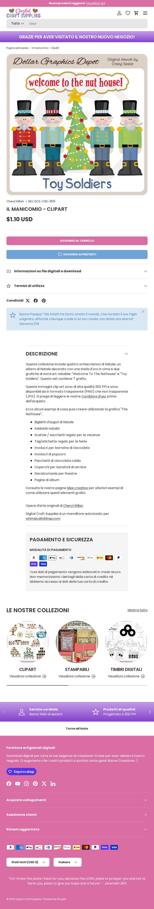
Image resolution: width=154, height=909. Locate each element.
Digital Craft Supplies (29, 899)
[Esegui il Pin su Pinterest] (44, 301)
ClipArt (27, 669)
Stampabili (77, 669)
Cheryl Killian (15, 201)
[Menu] (145, 13)
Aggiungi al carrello (77, 241)
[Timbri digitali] (126, 642)
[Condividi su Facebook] (36, 301)
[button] (136, 13)
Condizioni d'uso (93, 396)
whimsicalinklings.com (43, 518)
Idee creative (77, 488)
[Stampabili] (77, 642)
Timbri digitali (126, 669)
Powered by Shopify (54, 899)
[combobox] (77, 23)
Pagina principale (17, 48)
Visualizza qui (95, 3)
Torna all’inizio (77, 729)
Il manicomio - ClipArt (45, 48)
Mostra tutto (138, 610)
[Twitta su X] (28, 301)
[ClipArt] (28, 642)
